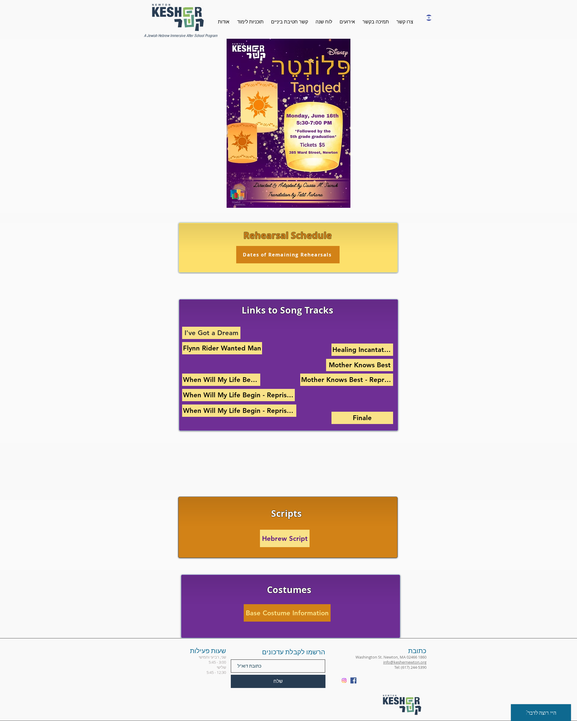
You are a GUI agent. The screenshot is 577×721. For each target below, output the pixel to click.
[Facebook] (353, 680)
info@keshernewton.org (404, 662)
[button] (254, 22)
